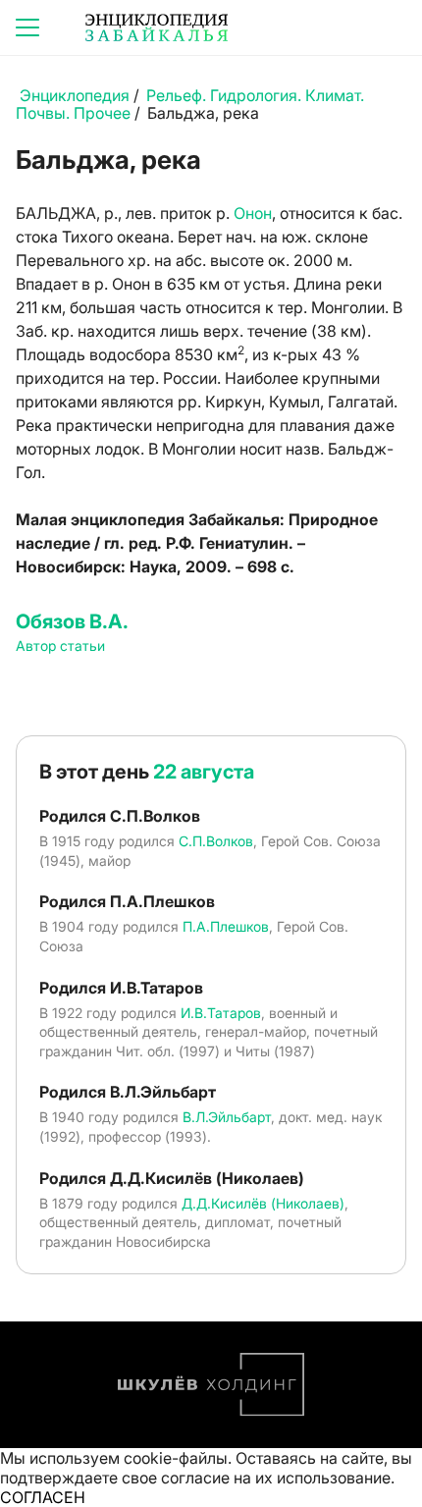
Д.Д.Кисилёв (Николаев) (263, 1203)
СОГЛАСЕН (42, 1497)
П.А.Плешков (226, 926)
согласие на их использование (276, 1477)
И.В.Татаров (221, 1012)
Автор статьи (60, 645)
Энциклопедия (75, 95)
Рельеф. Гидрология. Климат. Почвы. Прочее (190, 104)
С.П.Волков (216, 841)
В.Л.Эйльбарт (227, 1116)
